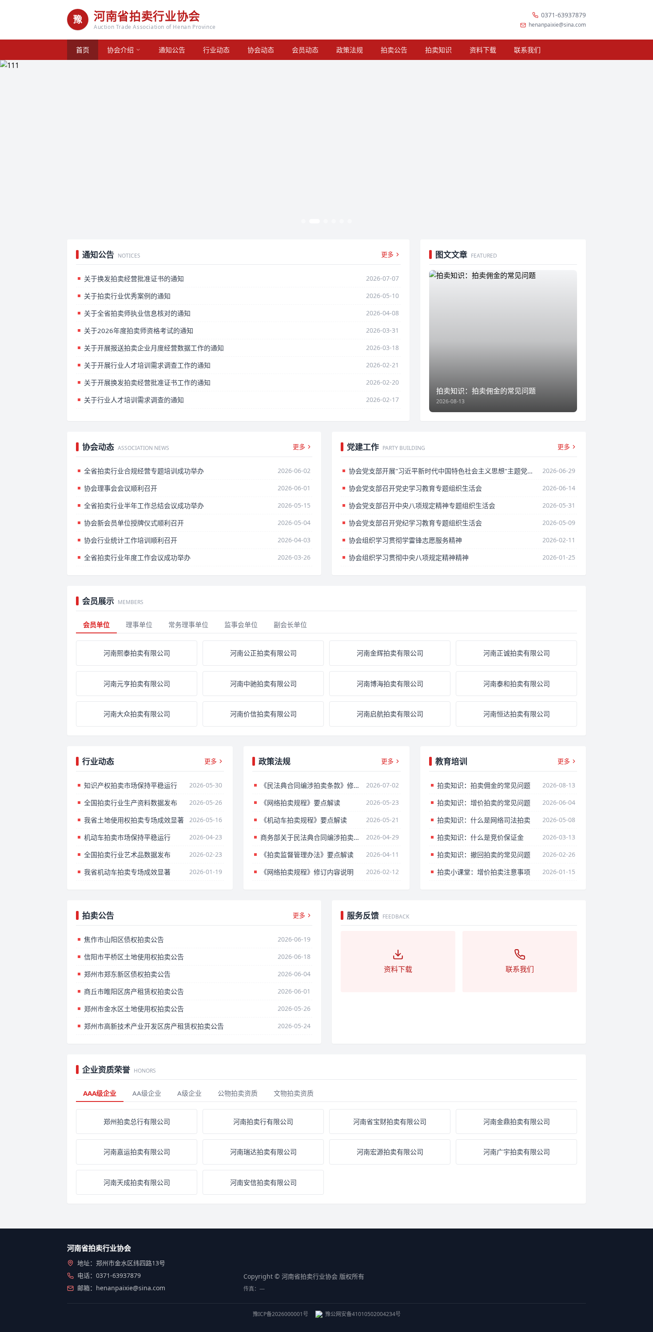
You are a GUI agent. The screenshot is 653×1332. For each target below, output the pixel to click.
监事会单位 (241, 624)
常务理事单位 (188, 624)
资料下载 (483, 49)
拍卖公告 (394, 49)
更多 (387, 254)
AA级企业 (146, 1093)
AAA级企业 (99, 1093)
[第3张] (325, 221)
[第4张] (333, 221)
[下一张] (640, 144)
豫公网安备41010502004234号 (363, 1314)
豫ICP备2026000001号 (280, 1314)
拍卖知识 (438, 49)
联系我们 (527, 49)
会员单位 (96, 624)
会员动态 (305, 49)
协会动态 (260, 49)
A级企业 (189, 1093)
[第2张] (314, 221)
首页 (82, 49)
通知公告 (172, 49)
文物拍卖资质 (294, 1093)
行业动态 (216, 49)
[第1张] (303, 221)
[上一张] (13, 144)
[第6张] (349, 221)
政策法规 (349, 49)
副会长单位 (290, 624)
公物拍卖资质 (238, 1093)
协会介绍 (120, 49)
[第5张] (341, 221)
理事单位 (139, 624)
